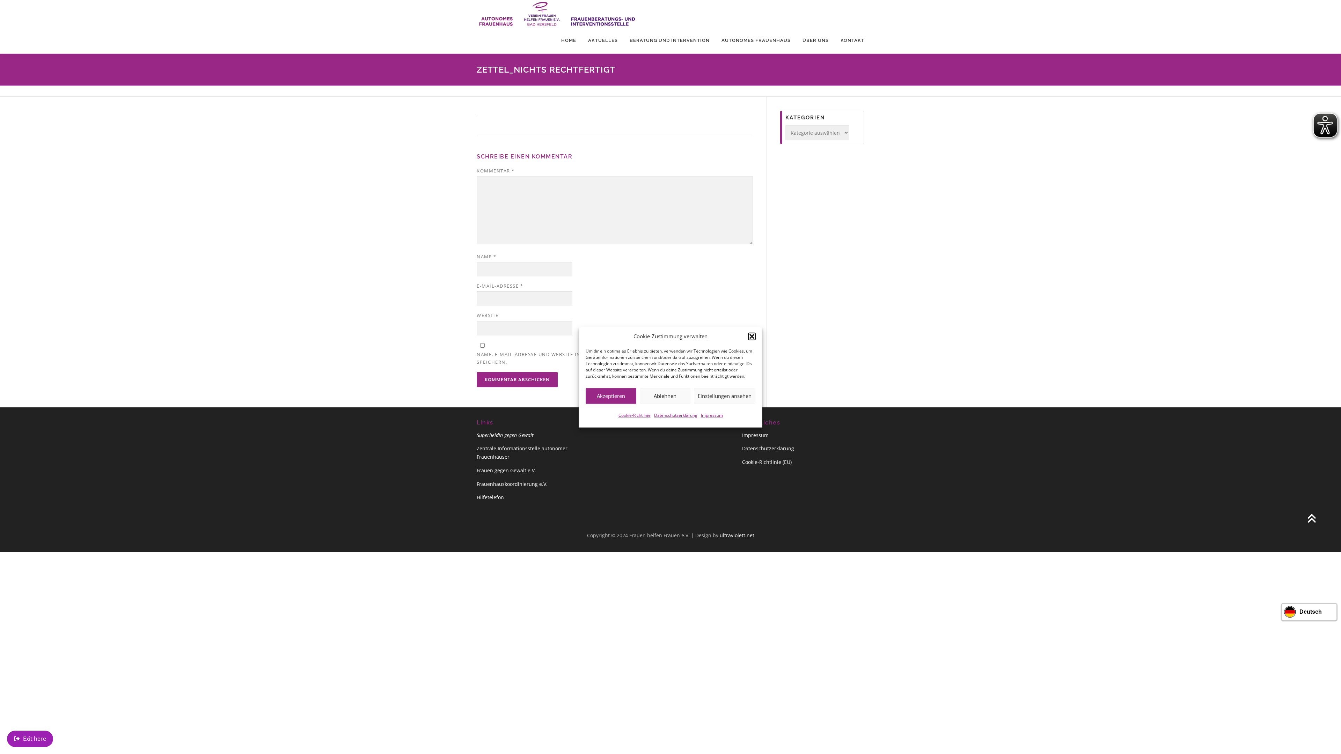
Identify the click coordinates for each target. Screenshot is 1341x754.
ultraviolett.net (737, 535)
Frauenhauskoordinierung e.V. (512, 484)
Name (486, 256)
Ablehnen (665, 395)
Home (568, 40)
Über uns (816, 40)
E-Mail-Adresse (500, 286)
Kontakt (852, 40)
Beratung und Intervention (670, 40)
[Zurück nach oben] (1311, 519)
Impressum (712, 415)
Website (488, 315)
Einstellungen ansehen (725, 395)
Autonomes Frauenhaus (756, 40)
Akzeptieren (611, 395)
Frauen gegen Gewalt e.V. (506, 470)
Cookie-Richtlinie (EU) (767, 462)
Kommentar (496, 171)
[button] (751, 336)
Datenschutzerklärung (675, 415)
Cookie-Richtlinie (634, 415)
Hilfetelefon (490, 497)
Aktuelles (603, 40)
